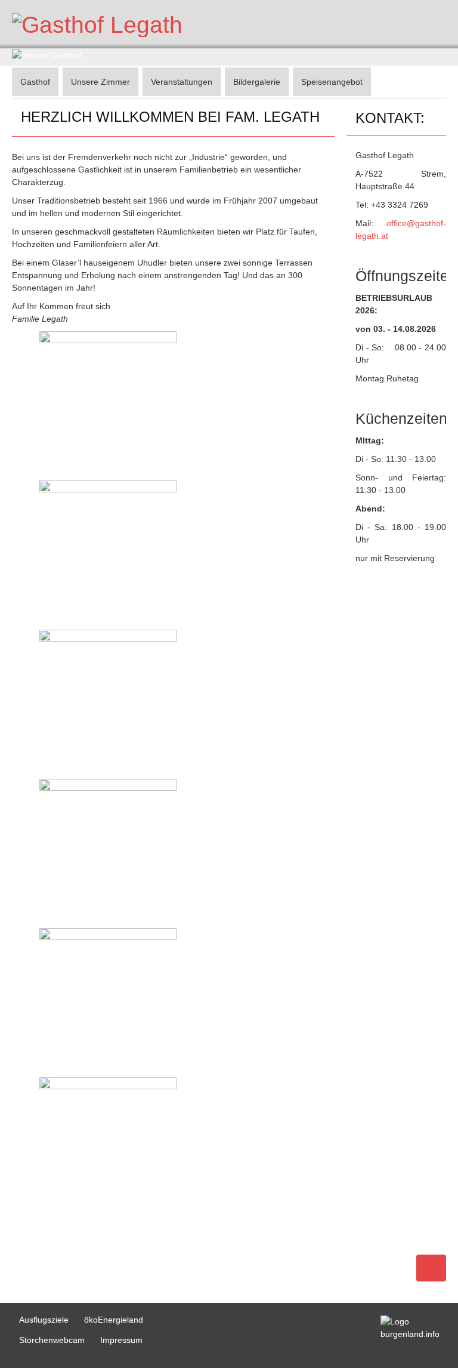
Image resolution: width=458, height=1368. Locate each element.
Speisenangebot (332, 82)
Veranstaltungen (181, 82)
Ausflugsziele (44, 1319)
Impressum (121, 1340)
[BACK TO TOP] (431, 1268)
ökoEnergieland (113, 1319)
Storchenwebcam (52, 1340)
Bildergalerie (256, 82)
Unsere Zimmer (100, 82)
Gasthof (35, 82)
